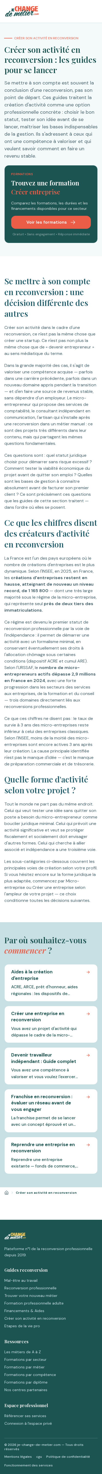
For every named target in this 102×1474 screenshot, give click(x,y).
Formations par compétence (30, 1374)
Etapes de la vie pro (22, 1325)
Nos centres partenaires (25, 1389)
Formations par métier (24, 1367)
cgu (39, 1457)
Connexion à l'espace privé (28, 1423)
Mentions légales (18, 1457)
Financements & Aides (24, 1310)
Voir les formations (47, 222)
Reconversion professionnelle (30, 1288)
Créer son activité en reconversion (35, 1318)
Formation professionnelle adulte (34, 1303)
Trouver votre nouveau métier (30, 1295)
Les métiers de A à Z (22, 1351)
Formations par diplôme (26, 1382)
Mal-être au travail (21, 1280)
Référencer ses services (25, 1415)
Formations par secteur (25, 1359)
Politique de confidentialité (68, 1457)
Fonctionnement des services (28, 1465)
